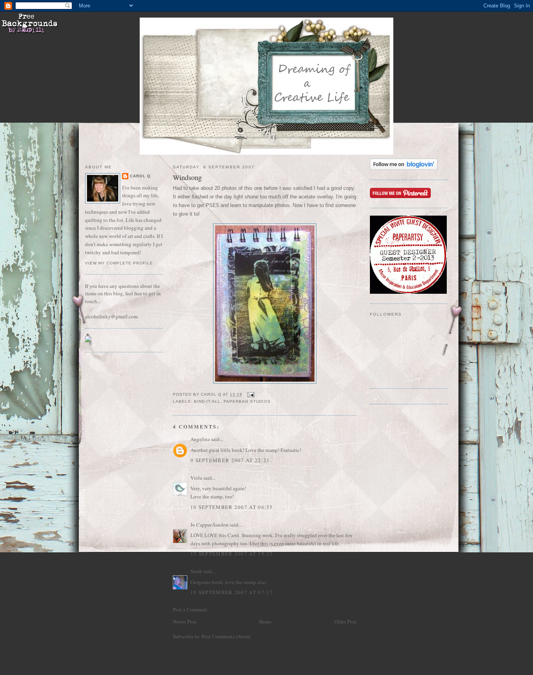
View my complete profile (119, 263)
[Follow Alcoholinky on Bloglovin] (403, 167)
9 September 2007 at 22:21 (230, 460)
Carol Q (140, 176)
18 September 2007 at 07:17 (231, 592)
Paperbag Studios (247, 401)
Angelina (200, 439)
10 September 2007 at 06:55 (231, 507)
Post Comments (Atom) (226, 636)
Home (265, 621)
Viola (196, 477)
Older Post (345, 621)
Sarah (196, 571)
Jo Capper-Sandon (209, 524)
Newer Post (184, 621)
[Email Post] (251, 395)
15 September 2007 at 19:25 (231, 553)
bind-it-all (207, 401)
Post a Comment (190, 609)
